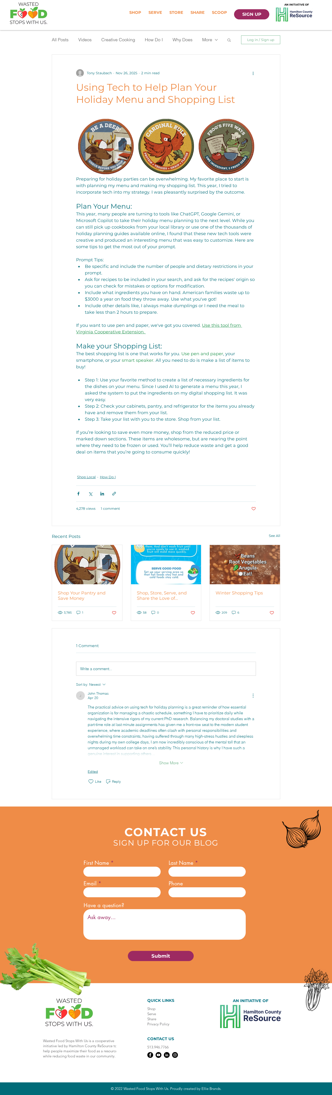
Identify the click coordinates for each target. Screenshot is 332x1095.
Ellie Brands (210, 1088)
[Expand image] (105, 146)
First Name (96, 862)
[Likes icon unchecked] (91, 781)
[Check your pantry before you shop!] (87, 564)
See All (274, 536)
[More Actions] (253, 696)
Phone (176, 883)
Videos (85, 39)
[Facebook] (150, 1055)
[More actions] (253, 73)
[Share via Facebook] (78, 493)
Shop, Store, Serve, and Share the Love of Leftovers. (162, 595)
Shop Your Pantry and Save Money (81, 595)
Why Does (182, 39)
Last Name (181, 862)
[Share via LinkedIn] (102, 493)
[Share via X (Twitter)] (90, 493)
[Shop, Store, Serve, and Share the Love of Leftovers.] (166, 564)
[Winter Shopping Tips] (245, 564)
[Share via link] (114, 493)
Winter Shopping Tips (239, 593)
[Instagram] (175, 1055)
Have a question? (104, 905)
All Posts (60, 39)
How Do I (154, 39)
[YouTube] (158, 1055)
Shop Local (86, 477)
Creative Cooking (118, 39)
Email (90, 883)
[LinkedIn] (167, 1055)
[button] (229, 40)
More (207, 39)
